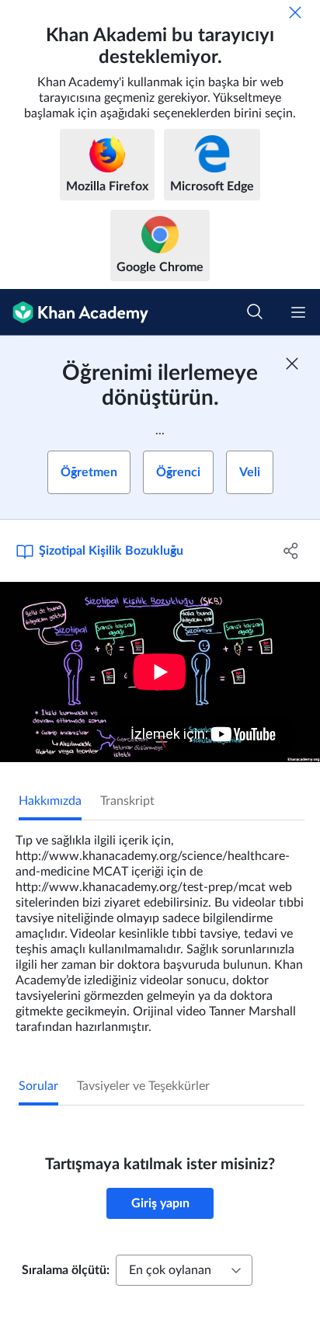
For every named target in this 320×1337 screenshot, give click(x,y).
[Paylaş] (290, 550)
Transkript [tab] (127, 801)
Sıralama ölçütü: (66, 1270)
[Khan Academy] (74, 312)
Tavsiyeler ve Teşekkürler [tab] (143, 1086)
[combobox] (184, 1270)
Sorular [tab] (38, 1086)
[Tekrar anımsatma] (295, 12)
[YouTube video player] (160, 672)
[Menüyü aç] (298, 312)
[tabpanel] (160, 927)
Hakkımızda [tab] (50, 801)
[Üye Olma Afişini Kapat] (292, 363)
